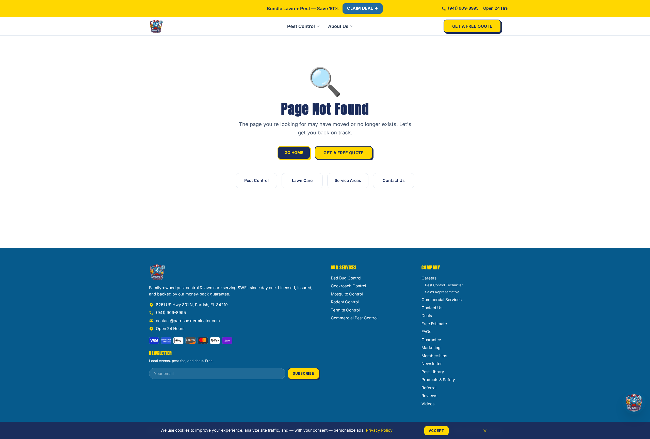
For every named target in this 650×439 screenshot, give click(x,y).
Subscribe (303, 373)
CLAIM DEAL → (362, 8)
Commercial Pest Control (354, 318)
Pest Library (432, 371)
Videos (427, 403)
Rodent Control (345, 302)
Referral (428, 387)
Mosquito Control (347, 294)
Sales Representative (442, 292)
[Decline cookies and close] (485, 430)
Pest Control (301, 26)
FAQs (426, 331)
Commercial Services (441, 299)
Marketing (431, 347)
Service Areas (348, 180)
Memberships (434, 355)
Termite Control (345, 310)
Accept (436, 430)
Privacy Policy (379, 430)
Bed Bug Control (346, 278)
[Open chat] (634, 402)
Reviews (429, 395)
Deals (426, 315)
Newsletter (431, 363)
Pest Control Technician (444, 285)
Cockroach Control (348, 286)
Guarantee (431, 339)
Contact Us (394, 180)
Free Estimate (434, 323)
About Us (338, 26)
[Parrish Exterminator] (173, 26)
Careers (428, 278)
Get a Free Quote (472, 26)
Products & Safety (438, 379)
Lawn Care (302, 180)
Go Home (294, 152)
